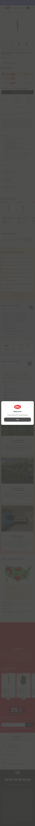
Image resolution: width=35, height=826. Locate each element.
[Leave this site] (31, 403)
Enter (17, 419)
